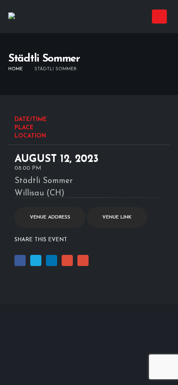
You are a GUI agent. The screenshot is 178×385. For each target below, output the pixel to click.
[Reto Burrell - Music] (29, 16)
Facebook (20, 260)
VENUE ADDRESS (50, 217)
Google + (67, 260)
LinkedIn (51, 260)
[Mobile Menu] (159, 17)
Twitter (35, 260)
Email (83, 260)
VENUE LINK (117, 217)
